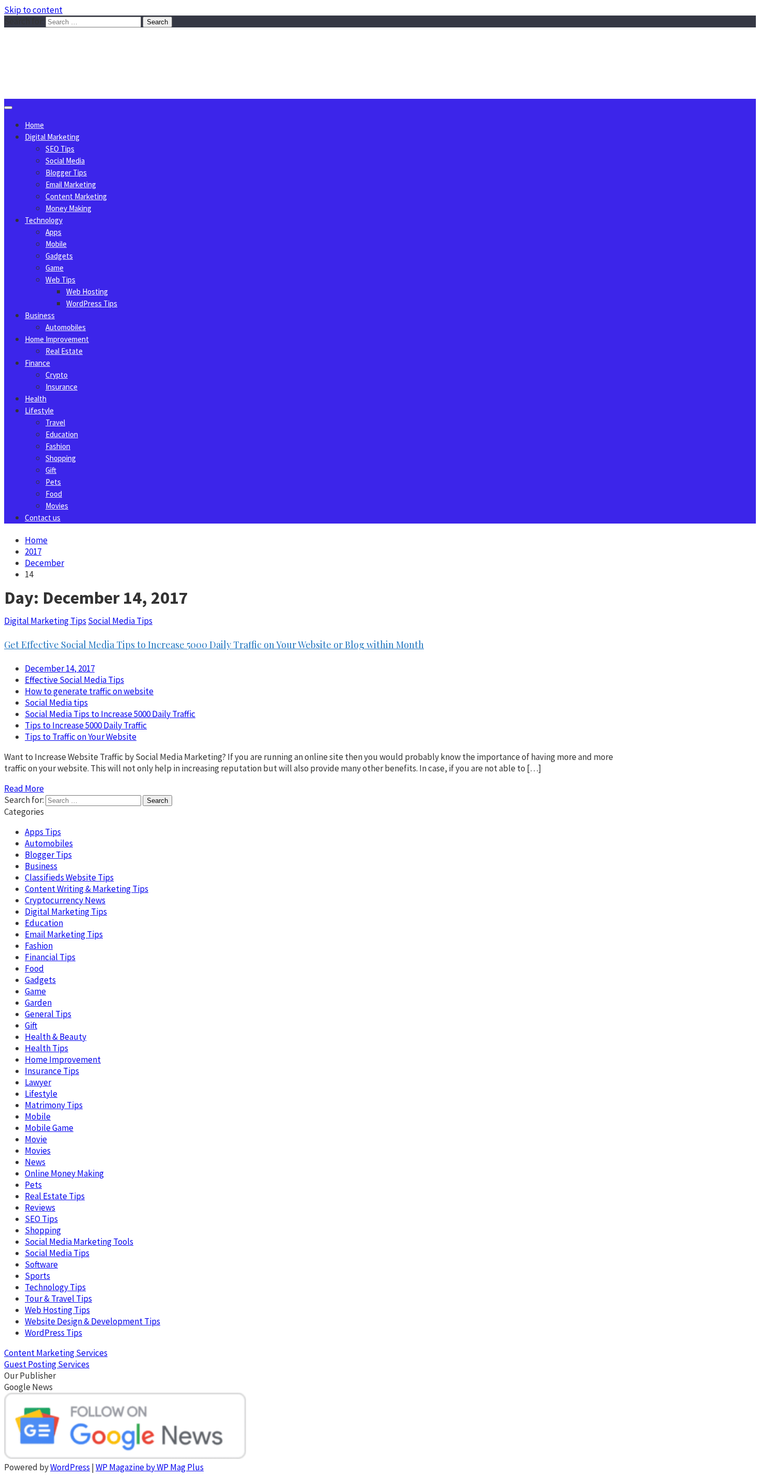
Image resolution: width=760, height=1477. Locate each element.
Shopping (60, 458)
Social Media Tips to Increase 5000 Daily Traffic (110, 714)
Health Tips (46, 1048)
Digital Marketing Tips (45, 620)
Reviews (40, 1207)
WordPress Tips (91, 303)
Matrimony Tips (54, 1105)
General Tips (48, 1014)
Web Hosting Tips (57, 1310)
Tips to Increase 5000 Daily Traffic (86, 725)
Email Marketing (70, 184)
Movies (56, 506)
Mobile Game (49, 1127)
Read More (24, 788)
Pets (53, 482)
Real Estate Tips (55, 1196)
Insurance (61, 387)
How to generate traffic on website (89, 691)
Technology (44, 220)
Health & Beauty (55, 1036)
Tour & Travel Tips (58, 1298)
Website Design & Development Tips (92, 1321)
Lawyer (38, 1082)
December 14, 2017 (60, 668)
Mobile (56, 244)
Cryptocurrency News (65, 900)
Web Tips (60, 280)
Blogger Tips (66, 172)
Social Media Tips (120, 620)
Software (41, 1264)
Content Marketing (76, 196)
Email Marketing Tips (64, 934)
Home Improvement (57, 339)
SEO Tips (59, 149)
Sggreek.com (81, 48)
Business (40, 315)
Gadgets (59, 256)
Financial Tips (50, 957)
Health (36, 399)
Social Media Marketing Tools (79, 1241)
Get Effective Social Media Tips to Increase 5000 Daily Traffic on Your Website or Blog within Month (214, 644)
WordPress (70, 1467)
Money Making (68, 208)
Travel (55, 422)
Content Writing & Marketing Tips (86, 888)
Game (54, 268)
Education (61, 434)
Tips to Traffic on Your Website (80, 736)
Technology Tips (55, 1287)
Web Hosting (87, 291)
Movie (36, 1139)
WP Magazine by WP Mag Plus (150, 1467)
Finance (37, 363)
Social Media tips (56, 702)
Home (34, 125)
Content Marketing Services (56, 1353)
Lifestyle (39, 410)
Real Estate (64, 351)
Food (53, 494)
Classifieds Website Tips (69, 877)
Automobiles (65, 327)
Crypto (56, 375)
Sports (37, 1275)
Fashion (57, 446)
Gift (50, 470)
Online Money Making (64, 1173)
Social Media (65, 161)
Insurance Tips (52, 1071)
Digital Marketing (52, 137)
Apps (53, 232)
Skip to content (33, 10)
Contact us (42, 518)
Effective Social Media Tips (74, 679)
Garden (38, 1002)
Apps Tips (43, 832)
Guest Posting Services (46, 1364)
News (35, 1162)
